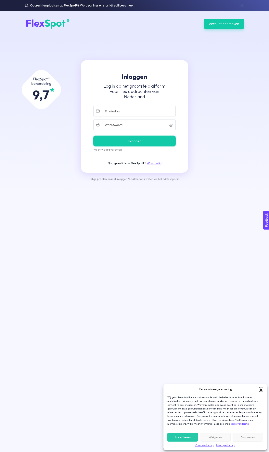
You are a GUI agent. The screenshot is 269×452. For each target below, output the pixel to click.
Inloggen (134, 141)
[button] (261, 389)
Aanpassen (248, 437)
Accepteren (183, 437)
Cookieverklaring (204, 445)
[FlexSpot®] (47, 23)
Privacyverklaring (225, 445)
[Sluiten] (242, 5)
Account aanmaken (224, 23)
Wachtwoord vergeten (107, 149)
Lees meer (126, 5)
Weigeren (215, 437)
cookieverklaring (239, 423)
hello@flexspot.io (169, 179)
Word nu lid (154, 163)
